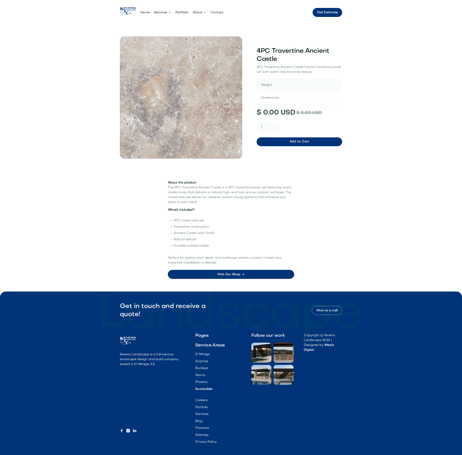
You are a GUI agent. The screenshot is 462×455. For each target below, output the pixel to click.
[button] (162, 12)
